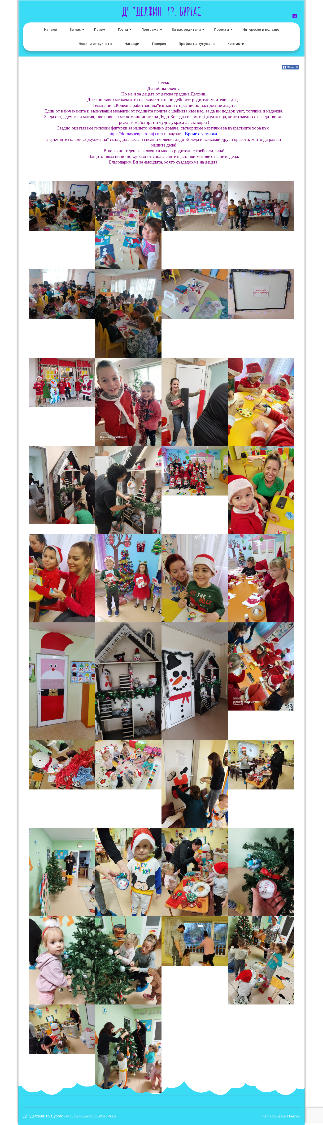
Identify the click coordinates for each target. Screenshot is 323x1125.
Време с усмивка (202, 133)
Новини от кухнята (95, 43)
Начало (50, 29)
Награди (132, 43)
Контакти (235, 43)
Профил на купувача (197, 43)
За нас (75, 29)
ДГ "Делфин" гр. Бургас (161, 11)
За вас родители (186, 29)
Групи (123, 29)
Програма (149, 29)
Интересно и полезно (260, 29)
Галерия (159, 43)
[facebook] (294, 16)
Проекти (221, 29)
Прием (99, 29)
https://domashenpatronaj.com (136, 133)
